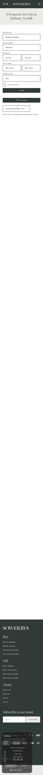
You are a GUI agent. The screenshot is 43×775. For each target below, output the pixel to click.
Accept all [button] (10, 766)
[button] (17, 770)
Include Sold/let (13, 85)
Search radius (8, 43)
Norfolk (27, 18)
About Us (6, 694)
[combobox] (21, 37)
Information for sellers (10, 674)
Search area (7, 32)
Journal (5, 702)
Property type (8, 74)
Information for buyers (10, 650)
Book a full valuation (10, 670)
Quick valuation (8, 666)
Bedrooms (6, 53)
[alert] (17, 752)
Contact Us (7, 690)
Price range (7, 63)
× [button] (29, 734)
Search (21, 90)
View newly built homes (11, 654)
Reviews (5, 698)
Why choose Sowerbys (10, 678)
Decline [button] (24, 766)
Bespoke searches (9, 646)
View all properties (9, 642)
